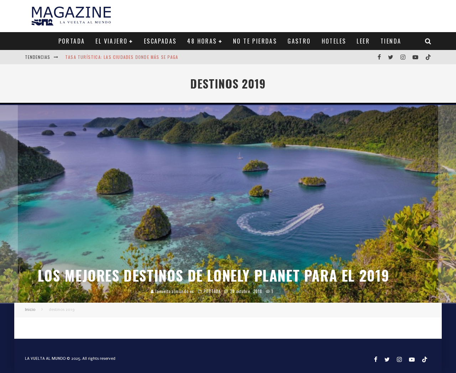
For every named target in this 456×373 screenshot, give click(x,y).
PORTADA (71, 41)
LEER (363, 41)
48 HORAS (202, 41)
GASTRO (299, 41)
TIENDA (390, 41)
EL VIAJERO (111, 41)
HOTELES (334, 41)
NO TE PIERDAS (255, 41)
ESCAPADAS (160, 41)
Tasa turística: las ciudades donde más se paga (121, 57)
